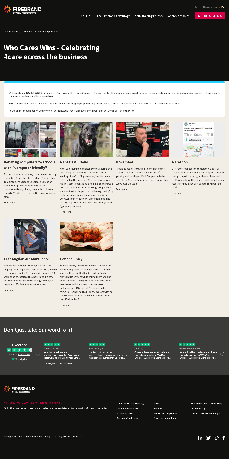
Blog (197, 7)
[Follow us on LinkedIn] (200, 438)
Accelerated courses (127, 408)
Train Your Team (125, 413)
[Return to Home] (22, 9)
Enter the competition (166, 413)
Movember (124, 162)
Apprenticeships (179, 16)
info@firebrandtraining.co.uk (46, 402)
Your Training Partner (149, 16)
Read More (9, 202)
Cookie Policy (198, 408)
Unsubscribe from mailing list (207, 413)
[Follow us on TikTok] (217, 438)
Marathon (180, 162)
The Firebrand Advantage (113, 16)
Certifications (11, 31)
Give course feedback (165, 418)
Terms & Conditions (127, 418)
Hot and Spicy (71, 258)
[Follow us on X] (208, 438)
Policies (158, 408)
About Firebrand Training (130, 403)
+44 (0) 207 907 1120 (211, 15)
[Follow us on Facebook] (223, 438)
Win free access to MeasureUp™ (207, 403)
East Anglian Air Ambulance (26, 258)
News (157, 403)
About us (28, 31)
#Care (60, 92)
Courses (86, 16)
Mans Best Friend (74, 162)
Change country (212, 7)
